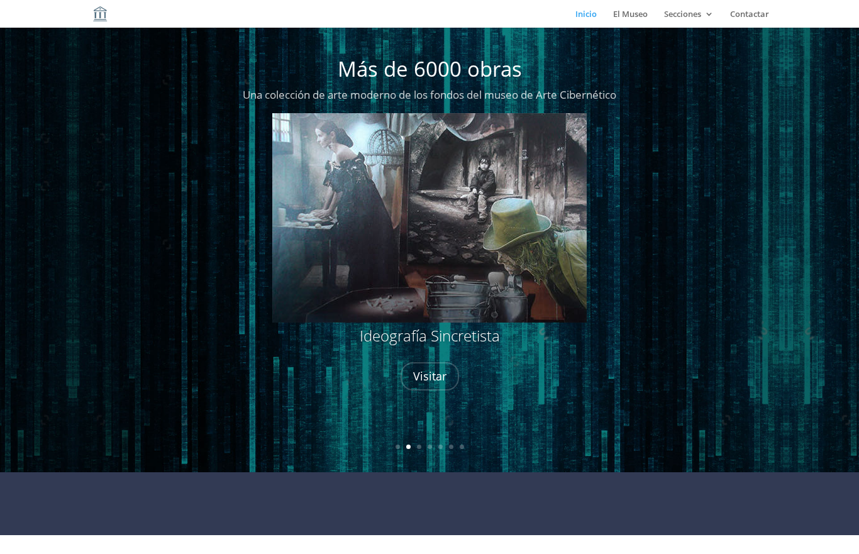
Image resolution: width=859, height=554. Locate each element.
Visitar (429, 376)
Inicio (586, 14)
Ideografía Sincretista (430, 335)
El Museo (630, 14)
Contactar (749, 14)
